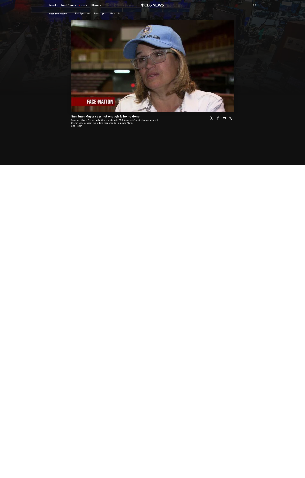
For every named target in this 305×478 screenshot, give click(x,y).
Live (83, 5)
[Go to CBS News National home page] (152, 5)
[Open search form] (254, 5)
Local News (68, 5)
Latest (53, 5)
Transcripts (100, 13)
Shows (96, 5)
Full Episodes (82, 13)
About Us (114, 13)
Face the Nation (58, 13)
